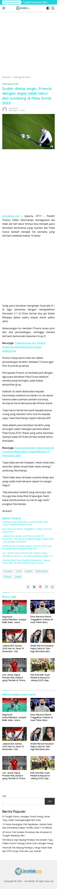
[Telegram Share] (46, 587)
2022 (18, 571)
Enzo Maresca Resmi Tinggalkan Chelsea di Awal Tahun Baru (27, 530)
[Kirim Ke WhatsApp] (52, 587)
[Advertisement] (28, 44)
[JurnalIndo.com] (22, 8)
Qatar (18, 576)
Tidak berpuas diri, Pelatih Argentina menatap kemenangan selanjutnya (23, 347)
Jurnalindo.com (11, 216)
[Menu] (4, 8)
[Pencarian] (53, 8)
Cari (4, 795)
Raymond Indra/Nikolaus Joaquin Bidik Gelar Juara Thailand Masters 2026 (25, 523)
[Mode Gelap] (48, 8)
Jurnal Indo (13, 108)
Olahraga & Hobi (10, 83)
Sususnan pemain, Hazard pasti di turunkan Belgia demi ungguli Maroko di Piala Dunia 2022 (28, 451)
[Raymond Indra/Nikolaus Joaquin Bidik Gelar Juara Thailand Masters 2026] (14, 607)
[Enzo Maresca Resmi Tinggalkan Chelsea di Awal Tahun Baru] (42, 607)
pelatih (28, 571)
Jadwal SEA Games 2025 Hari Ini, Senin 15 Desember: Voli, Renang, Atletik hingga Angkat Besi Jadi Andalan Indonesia (28, 539)
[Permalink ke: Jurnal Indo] (4, 109)
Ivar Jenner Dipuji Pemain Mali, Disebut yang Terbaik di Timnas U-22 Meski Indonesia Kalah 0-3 (27, 554)
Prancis (7, 576)
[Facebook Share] (28, 587)
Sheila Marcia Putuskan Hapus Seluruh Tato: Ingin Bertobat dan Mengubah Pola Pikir (27, 547)
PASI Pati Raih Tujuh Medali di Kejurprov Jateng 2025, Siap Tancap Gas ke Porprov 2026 (26, 561)
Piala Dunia (41, 571)
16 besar (8, 571)
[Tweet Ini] (34, 587)
